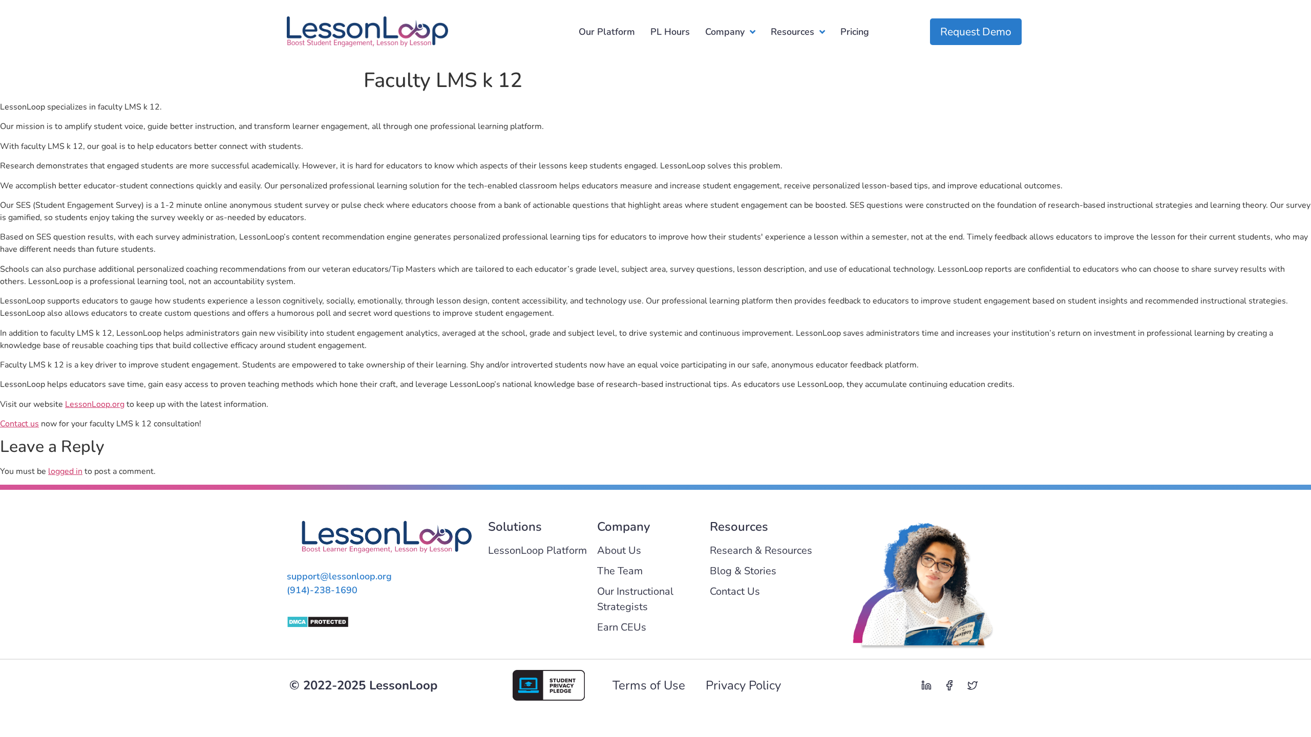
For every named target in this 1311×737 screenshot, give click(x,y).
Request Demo (975, 32)
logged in (65, 471)
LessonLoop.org (94, 404)
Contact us (19, 423)
